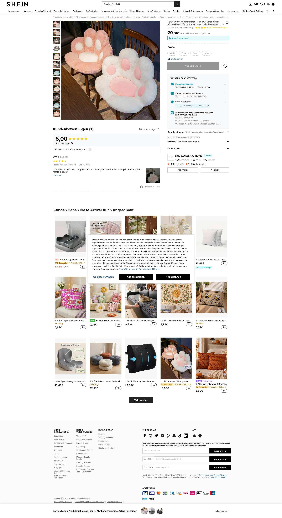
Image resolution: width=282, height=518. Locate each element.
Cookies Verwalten (114, 502)
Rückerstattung (82, 443)
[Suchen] (177, 4)
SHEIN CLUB (59, 464)
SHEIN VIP (58, 468)
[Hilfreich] (141, 187)
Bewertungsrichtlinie (63, 143)
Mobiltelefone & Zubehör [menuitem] (252, 11)
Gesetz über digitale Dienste (62, 472)
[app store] (194, 437)
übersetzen (57, 175)
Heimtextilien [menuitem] (233, 11)
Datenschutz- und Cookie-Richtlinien (214, 475)
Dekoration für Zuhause (87, 17)
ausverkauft (193, 66)
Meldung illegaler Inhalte (83, 458)
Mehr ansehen (141, 400)
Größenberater (82, 454)
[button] (268, 4)
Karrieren (58, 450)
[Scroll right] (273, 11)
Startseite (57, 17)
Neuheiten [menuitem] (27, 11)
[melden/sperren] (158, 187)
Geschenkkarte (104, 445)
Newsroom (58, 461)
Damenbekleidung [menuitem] (62, 11)
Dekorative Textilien (106, 17)
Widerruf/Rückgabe (84, 440)
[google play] (200, 437)
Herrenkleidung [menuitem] (137, 11)
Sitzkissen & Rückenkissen (128, 17)
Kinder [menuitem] (167, 11)
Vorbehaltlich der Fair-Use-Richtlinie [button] (190, 96)
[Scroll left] (270, 11)
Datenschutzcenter (218, 477)
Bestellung (80, 447)
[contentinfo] (186, 493)
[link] (256, 4)
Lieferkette (58, 447)
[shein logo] (17, 4)
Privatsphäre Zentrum (63, 502)
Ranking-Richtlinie (83, 463)
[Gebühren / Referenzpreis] (180, 33)
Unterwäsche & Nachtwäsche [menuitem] (114, 11)
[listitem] (70, 244)
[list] (165, 436)
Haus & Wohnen (69, 17)
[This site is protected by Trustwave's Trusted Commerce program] (144, 499)
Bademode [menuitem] (78, 11)
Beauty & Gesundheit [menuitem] (215, 11)
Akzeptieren (148, 488)
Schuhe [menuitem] (176, 11)
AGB (56, 454)
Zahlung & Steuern (105, 438)
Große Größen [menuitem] (91, 11)
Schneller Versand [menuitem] (43, 11)
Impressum (58, 436)
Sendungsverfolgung (84, 450)
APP (194, 430)
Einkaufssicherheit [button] (183, 102)
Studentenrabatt (60, 457)
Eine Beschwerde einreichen (61, 477)
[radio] (172, 53)
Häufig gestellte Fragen (107, 448)
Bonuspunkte (103, 441)
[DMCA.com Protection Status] (151, 499)
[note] (204, 267)
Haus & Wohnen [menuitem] (154, 11)
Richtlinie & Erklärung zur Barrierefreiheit (85, 470)
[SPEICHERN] (225, 66)
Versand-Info (81, 436)
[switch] (89, 149)
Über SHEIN (59, 440)
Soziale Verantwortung (63, 443)
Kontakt (101, 434)
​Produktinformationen (85, 466)
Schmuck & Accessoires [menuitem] (192, 11)
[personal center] (250, 4)
